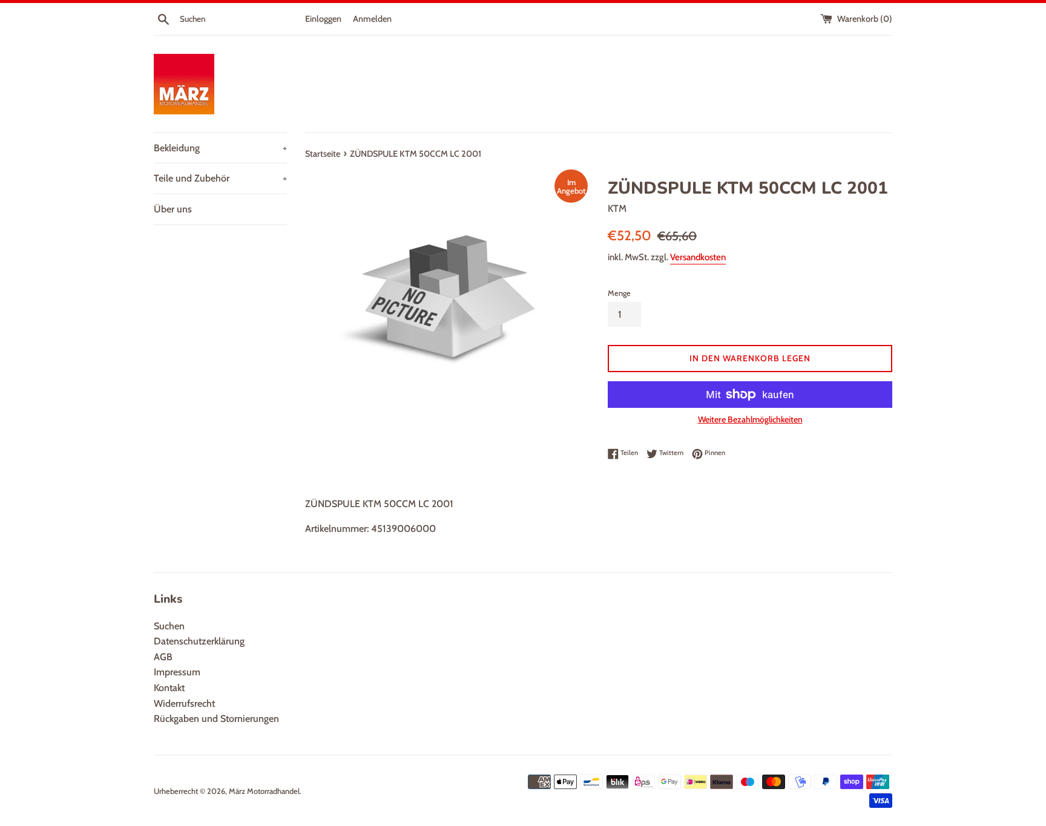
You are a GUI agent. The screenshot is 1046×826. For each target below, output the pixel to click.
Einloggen (323, 18)
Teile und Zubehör (220, 178)
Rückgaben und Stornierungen (216, 718)
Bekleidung (220, 148)
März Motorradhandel (264, 791)
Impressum (177, 672)
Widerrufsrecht (184, 703)
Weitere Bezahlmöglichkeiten (750, 419)
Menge (619, 293)
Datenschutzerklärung (199, 641)
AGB (163, 657)
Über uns (173, 209)
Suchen (169, 626)
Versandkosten (698, 257)
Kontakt (169, 687)
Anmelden (372, 18)
